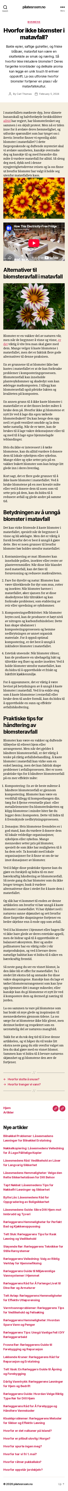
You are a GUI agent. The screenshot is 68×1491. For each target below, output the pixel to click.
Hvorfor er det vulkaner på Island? (27, 1430)
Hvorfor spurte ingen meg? (22, 1446)
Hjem (7, 1108)
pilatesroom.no (34, 7)
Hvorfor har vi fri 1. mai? (20, 1454)
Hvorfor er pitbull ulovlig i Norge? (26, 1438)
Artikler (8, 1112)
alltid (7, 121)
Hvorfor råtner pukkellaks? (22, 1462)
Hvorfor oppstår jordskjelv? (23, 1469)
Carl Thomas (24, 93)
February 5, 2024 (49, 93)
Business (34, 22)
